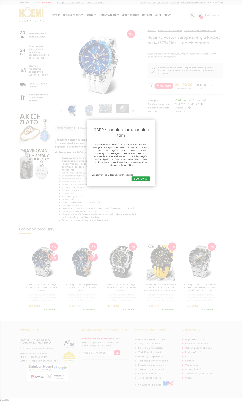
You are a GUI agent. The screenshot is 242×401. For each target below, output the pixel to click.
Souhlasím (140, 178)
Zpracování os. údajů (103, 175)
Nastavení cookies (124, 175)
